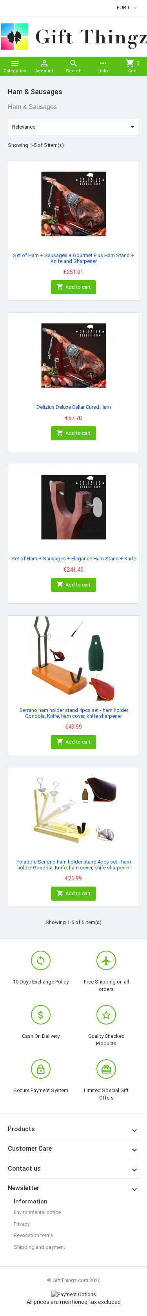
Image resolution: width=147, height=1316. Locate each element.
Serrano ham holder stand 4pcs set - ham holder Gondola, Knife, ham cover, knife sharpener (73, 713)
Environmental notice (37, 1212)
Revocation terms (33, 1235)
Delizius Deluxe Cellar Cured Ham (73, 407)
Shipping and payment (39, 1247)
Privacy (21, 1224)
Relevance (74, 126)
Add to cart (73, 286)
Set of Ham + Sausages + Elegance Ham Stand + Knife (73, 558)
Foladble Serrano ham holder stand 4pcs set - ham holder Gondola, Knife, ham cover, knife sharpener (73, 864)
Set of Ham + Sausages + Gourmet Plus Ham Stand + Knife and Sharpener (73, 258)
